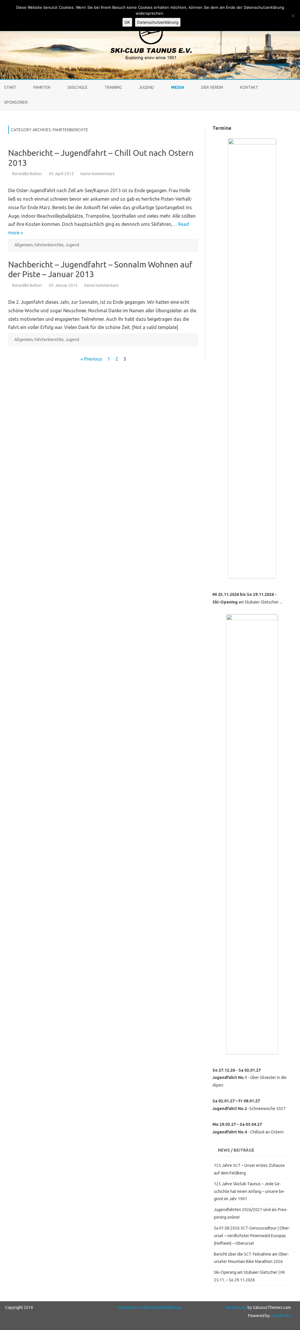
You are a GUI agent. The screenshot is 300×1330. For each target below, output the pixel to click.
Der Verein (212, 87)
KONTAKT (249, 87)
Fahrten (41, 87)
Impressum (127, 1307)
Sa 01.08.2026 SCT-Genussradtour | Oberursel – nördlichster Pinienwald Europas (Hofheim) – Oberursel (252, 1236)
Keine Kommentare (98, 173)
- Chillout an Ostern (248, 1132)
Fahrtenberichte (49, 245)
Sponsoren (16, 102)
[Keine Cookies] (293, 15)
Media (177, 87)
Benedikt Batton (27, 173)
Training (113, 87)
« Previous (91, 359)
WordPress (280, 1315)
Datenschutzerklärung (161, 1307)
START (10, 87)
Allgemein (23, 245)
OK (127, 22)
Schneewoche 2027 (267, 1108)
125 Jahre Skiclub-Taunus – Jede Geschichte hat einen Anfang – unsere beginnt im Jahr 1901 (249, 1191)
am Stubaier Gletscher (245, 602)
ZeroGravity (236, 1307)
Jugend (146, 87)
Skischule (77, 87)
